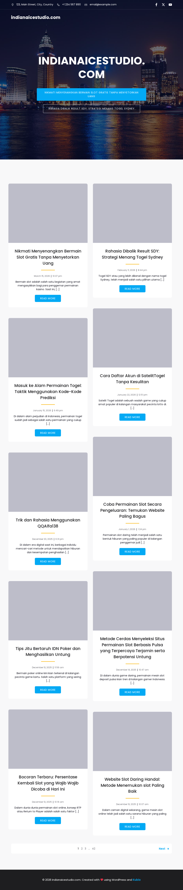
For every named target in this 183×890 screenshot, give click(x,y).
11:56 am (59, 667)
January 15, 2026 (42, 410)
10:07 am (144, 804)
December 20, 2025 (42, 539)
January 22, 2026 (126, 394)
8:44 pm (142, 270)
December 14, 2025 (126, 669)
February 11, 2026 (126, 270)
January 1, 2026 (126, 529)
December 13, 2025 (42, 667)
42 (93, 848)
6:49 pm (58, 410)
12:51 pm (143, 394)
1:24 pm (142, 529)
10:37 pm (57, 276)
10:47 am (144, 669)
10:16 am (59, 801)
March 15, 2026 (42, 276)
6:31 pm (59, 539)
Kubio (137, 880)
